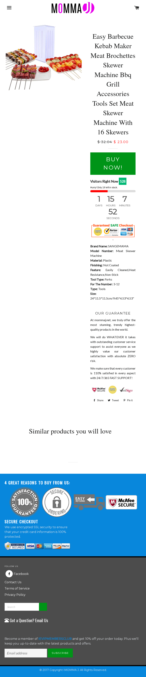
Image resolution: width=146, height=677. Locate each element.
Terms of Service (17, 588)
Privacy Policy (15, 595)
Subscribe (60, 652)
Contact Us (13, 582)
